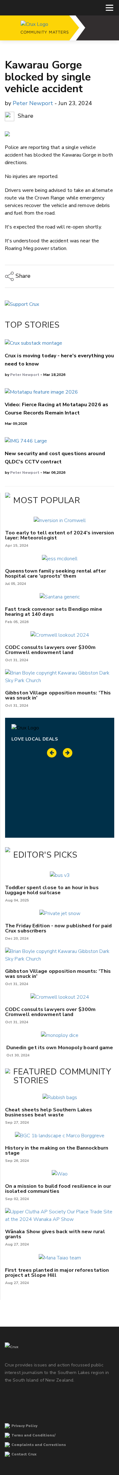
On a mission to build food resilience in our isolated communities (58, 1189)
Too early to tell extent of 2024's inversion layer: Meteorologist (59, 535)
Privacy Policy (24, 1426)
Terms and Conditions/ (33, 1435)
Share (25, 116)
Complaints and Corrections (38, 1444)
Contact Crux (23, 1454)
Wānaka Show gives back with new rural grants (55, 1234)
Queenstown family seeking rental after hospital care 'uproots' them (55, 573)
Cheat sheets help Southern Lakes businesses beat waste (48, 1112)
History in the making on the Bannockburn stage (56, 1150)
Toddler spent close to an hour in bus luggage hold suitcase (52, 890)
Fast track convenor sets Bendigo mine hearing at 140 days (53, 612)
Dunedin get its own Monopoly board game (59, 1047)
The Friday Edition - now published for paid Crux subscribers (58, 928)
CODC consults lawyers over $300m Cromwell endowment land (50, 650)
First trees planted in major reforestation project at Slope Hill (57, 1273)
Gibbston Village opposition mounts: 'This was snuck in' (58, 695)
